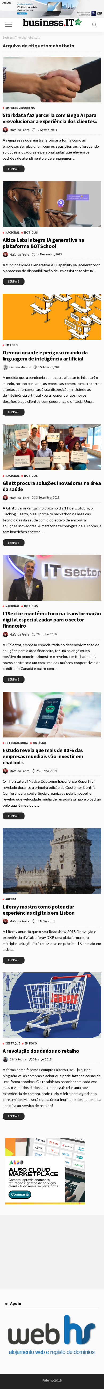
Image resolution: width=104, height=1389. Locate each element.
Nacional (12, 232)
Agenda (10, 899)
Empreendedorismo (20, 107)
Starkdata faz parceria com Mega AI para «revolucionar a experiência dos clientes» (50, 118)
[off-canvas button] (8, 25)
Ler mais (13, 169)
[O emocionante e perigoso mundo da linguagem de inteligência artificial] (52, 317)
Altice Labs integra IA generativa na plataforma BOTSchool (43, 243)
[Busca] (94, 25)
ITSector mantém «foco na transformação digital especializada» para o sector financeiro (52, 619)
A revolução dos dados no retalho (41, 1050)
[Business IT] (52, 22)
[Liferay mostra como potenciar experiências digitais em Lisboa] (52, 861)
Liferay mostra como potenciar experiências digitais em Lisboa (39, 909)
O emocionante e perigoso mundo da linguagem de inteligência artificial (45, 355)
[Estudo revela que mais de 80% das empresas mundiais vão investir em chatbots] (52, 715)
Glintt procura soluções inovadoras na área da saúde (52, 486)
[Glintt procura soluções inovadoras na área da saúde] (52, 447)
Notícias (31, 232)
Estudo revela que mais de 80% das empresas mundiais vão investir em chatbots (43, 756)
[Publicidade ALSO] (45, 1170)
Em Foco (11, 345)
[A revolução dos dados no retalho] (52, 1005)
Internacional (16, 742)
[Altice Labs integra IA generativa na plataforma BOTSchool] (52, 204)
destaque (12, 1043)
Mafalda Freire (19, 130)
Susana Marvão (20, 367)
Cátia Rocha (18, 1059)
